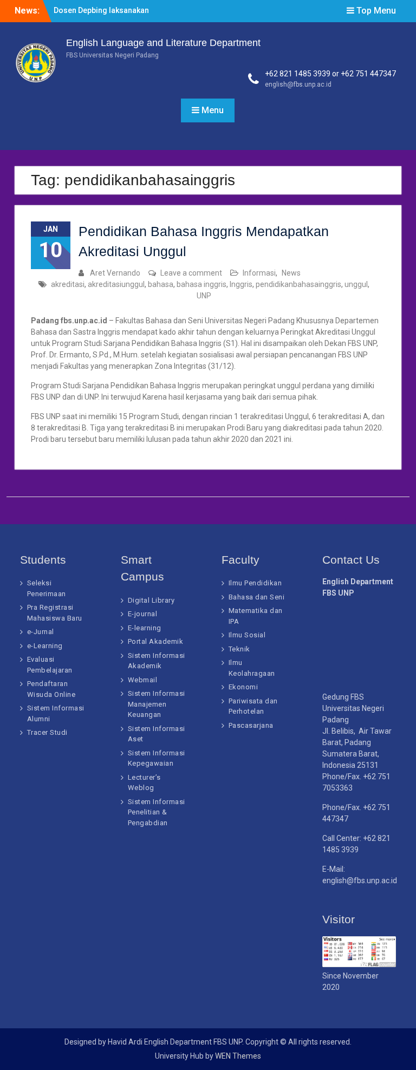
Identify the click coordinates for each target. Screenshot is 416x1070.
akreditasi (67, 284)
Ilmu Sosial (247, 635)
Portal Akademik (156, 641)
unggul (356, 284)
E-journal (143, 614)
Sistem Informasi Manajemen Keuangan (156, 704)
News (291, 273)
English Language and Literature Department (163, 42)
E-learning (144, 628)
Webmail (143, 680)
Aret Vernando (115, 273)
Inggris (241, 284)
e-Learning (45, 646)
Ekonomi (243, 687)
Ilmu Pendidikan (255, 583)
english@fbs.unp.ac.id (298, 84)
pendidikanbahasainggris (298, 284)
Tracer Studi (47, 732)
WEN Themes (238, 1056)
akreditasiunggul (116, 284)
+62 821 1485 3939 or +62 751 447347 (330, 73)
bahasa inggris (201, 284)
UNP (204, 295)
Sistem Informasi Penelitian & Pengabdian (156, 812)
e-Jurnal (40, 632)
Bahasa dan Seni (257, 597)
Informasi (259, 273)
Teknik (239, 649)
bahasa (160, 284)
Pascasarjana (251, 725)
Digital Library (151, 600)
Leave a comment (191, 273)
